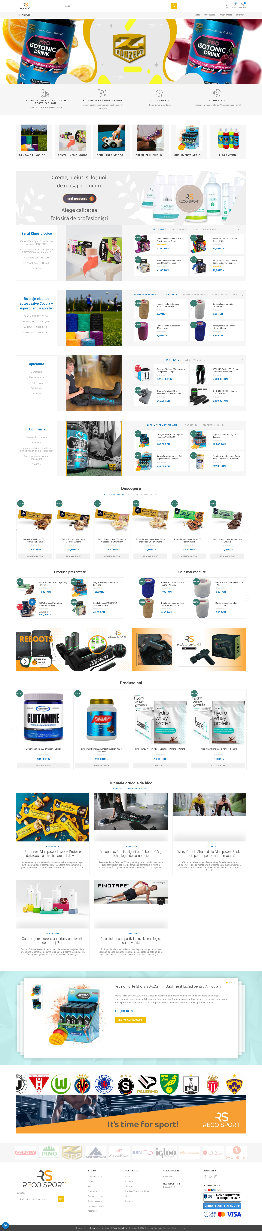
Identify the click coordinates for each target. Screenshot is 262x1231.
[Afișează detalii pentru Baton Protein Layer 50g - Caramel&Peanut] (35, 517)
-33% (32, 602)
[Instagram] (216, 1177)
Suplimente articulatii (190, 155)
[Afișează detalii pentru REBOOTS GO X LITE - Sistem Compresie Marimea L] (200, 374)
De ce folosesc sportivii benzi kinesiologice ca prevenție (131, 941)
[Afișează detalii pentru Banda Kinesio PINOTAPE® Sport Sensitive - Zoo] (144, 266)
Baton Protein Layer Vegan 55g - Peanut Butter (188, 540)
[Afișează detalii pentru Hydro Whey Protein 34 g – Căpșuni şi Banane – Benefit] (160, 717)
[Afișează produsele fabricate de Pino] (49, 1152)
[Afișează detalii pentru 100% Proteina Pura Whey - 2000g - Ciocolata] (26, 608)
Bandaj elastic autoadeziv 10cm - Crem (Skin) (168, 305)
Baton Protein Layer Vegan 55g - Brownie (227, 540)
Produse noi (93, 1191)
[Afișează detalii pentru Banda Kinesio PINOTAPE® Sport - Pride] (200, 244)
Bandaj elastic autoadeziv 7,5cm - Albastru (172, 583)
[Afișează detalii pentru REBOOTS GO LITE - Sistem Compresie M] (200, 396)
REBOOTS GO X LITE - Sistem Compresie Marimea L (226, 370)
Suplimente (36, 429)
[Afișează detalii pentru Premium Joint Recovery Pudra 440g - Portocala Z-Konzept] (200, 461)
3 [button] (232, 983)
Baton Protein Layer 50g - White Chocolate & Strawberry (112, 540)
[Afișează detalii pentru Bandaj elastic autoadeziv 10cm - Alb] (200, 309)
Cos (127, 1196)
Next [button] (243, 229)
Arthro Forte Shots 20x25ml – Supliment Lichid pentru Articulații (170, 458)
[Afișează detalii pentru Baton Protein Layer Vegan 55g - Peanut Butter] (188, 517)
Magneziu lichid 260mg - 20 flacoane (225, 435)
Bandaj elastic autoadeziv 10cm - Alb (224, 305)
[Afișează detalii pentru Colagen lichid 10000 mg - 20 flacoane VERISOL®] (144, 440)
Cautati (174, 6)
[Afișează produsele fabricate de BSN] (143, 1152)
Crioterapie (36, 388)
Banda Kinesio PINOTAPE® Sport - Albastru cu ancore (225, 261)
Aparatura (36, 364)
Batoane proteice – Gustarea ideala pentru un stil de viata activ (36, 449)
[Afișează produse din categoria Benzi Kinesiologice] (73, 138)
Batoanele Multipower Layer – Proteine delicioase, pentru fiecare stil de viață (52, 854)
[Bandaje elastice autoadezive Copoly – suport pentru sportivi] (94, 318)
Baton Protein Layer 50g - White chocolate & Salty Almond (150, 540)
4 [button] (234, 983)
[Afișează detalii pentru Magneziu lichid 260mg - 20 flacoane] (200, 440)
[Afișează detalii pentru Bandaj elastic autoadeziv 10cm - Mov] (144, 331)
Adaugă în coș (35, 556)
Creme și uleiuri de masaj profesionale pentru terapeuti (151, 155)
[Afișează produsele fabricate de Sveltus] (236, 1152)
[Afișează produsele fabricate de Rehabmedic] (119, 1152)
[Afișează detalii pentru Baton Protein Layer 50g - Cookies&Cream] (73, 517)
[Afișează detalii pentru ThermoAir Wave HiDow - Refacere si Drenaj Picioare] (144, 396)
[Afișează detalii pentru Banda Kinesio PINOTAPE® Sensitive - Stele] (80, 608)
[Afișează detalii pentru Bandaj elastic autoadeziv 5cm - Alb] (202, 588)
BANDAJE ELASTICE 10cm (36, 327)
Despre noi (92, 1211)
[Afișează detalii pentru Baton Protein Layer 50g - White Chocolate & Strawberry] (111, 517)
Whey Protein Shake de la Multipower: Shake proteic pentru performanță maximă (209, 854)
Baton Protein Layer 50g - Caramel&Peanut (34, 540)
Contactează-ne (95, 1176)
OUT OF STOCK (138, 368)
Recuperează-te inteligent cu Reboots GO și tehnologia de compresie (131, 854)
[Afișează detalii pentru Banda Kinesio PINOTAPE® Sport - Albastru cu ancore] (200, 266)
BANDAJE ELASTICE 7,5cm (36, 321)
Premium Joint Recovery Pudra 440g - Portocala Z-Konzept (226, 457)
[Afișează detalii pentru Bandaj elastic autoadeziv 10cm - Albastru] (200, 331)
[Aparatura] (94, 383)
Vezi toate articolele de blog (130, 789)
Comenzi (129, 1181)
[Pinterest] (205, 1177)
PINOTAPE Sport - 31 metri (36, 263)
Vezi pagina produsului (130, 1020)
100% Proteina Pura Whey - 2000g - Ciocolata (51, 604)
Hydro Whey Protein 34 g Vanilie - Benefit (218, 749)
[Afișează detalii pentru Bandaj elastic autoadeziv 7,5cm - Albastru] (148, 588)
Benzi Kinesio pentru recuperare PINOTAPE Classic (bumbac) (36, 251)
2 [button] (229, 983)
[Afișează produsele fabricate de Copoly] (25, 1152)
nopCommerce (93, 1228)
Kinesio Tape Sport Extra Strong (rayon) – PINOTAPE (36, 242)
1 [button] (227, 983)
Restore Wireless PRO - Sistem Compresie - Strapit (171, 370)
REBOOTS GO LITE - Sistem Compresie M (225, 392)
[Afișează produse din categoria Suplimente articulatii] (189, 138)
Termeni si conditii (96, 1206)
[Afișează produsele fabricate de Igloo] (166, 1152)
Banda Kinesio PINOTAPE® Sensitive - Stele (105, 604)
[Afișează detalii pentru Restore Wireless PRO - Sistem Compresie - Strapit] (144, 374)
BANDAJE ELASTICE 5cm (36, 316)
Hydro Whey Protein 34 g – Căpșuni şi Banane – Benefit (160, 749)
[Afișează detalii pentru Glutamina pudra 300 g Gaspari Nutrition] (43, 717)
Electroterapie (36, 377)
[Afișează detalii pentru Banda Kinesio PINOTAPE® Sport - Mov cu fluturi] (144, 244)
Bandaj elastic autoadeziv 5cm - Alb (229, 583)
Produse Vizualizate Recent (137, 1191)
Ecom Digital (118, 1228)
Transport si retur (95, 1196)
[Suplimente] (94, 448)
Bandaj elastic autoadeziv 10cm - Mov (168, 327)
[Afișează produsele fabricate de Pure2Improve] (213, 1152)
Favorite (129, 1201)
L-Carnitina (228, 155)
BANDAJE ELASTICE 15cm (36, 332)
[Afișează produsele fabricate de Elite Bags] (189, 1152)
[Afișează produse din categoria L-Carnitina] (228, 138)
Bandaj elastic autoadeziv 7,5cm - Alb (226, 604)
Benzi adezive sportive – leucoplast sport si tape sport (112, 155)
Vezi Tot (36, 268)
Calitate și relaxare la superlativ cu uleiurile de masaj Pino (52, 941)
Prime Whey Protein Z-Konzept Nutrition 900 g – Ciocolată (101, 750)
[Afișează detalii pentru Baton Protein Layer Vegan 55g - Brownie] (227, 517)
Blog (90, 1186)
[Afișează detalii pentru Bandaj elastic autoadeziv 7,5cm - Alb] (202, 608)
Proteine (36, 442)
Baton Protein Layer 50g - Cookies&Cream (73, 540)
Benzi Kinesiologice (73, 155)
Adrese (128, 1186)
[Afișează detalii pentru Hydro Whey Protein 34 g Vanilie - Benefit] (218, 717)
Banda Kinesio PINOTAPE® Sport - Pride (225, 240)
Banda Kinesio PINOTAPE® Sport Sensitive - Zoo (169, 261)
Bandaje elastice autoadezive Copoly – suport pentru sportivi (35, 155)
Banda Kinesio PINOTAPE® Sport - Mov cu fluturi (169, 240)
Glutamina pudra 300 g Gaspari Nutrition (43, 749)
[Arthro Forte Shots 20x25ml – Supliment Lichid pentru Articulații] (76, 1016)
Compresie (36, 371)
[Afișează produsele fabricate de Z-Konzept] (72, 1152)
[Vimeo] (210, 1176)
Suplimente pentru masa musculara (36, 457)
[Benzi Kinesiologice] (94, 253)
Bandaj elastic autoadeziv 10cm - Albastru (224, 327)
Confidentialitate (95, 1201)
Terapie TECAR (36, 382)
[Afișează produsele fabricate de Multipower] (96, 1152)
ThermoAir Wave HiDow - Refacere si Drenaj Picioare (169, 392)
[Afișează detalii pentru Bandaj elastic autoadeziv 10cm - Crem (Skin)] (144, 309)
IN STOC (138, 238)
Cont (226, 8)
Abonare (61, 1199)
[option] (161, 255)
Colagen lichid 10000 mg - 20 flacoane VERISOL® (170, 435)
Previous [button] (238, 229)
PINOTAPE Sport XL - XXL (36, 257)
